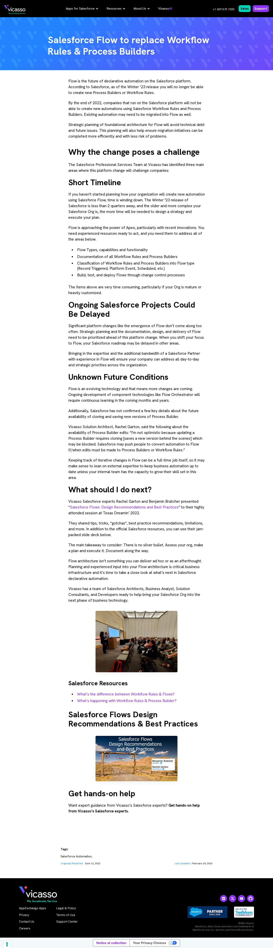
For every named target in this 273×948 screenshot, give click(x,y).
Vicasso (165, 8)
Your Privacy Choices (149, 943)
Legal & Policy (66, 908)
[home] (14, 9)
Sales (245, 8)
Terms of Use (65, 915)
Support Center (67, 921)
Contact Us (26, 921)
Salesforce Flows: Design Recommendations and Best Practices (124, 507)
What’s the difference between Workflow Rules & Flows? (125, 694)
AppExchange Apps (32, 908)
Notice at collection (111, 943)
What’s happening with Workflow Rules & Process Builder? (126, 700)
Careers (24, 928)
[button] (82, 8)
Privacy (24, 915)
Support (261, 8)
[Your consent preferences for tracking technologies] (7, 944)
